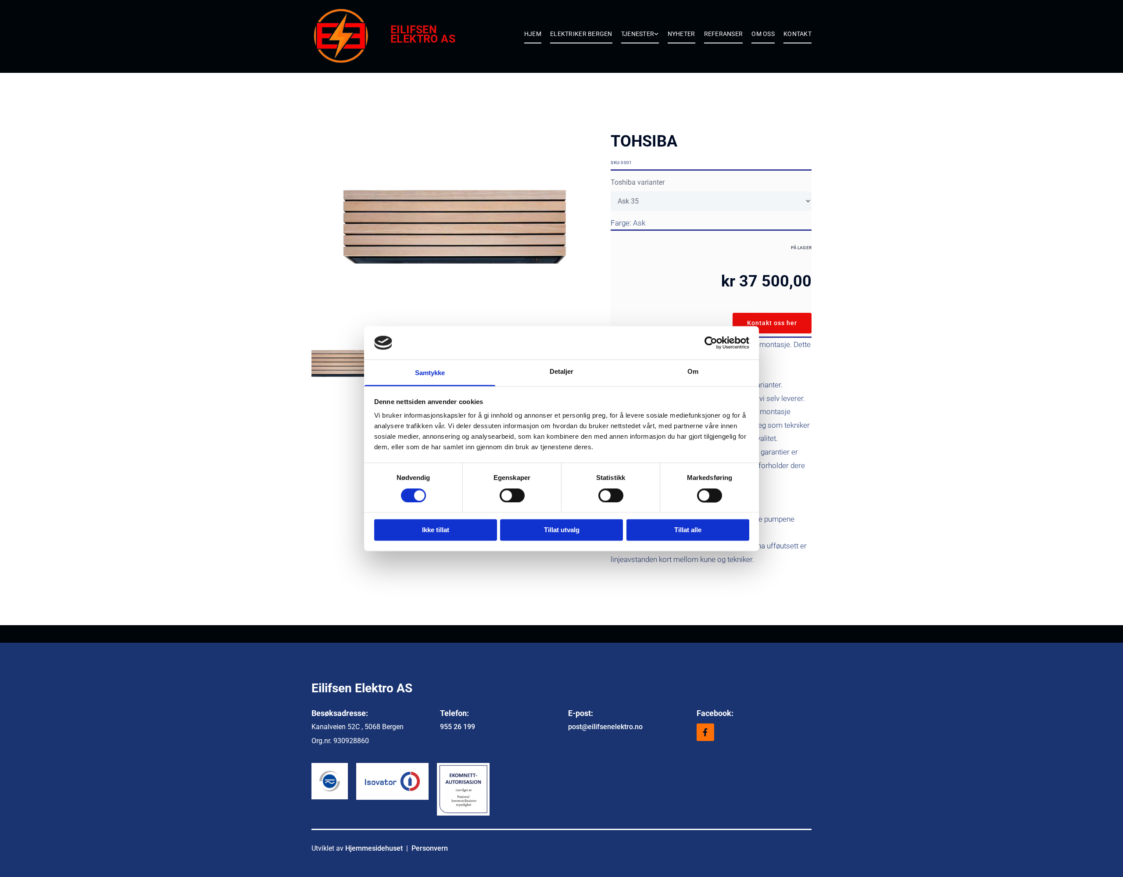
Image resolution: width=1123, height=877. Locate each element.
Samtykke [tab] (430, 373)
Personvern (429, 848)
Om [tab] (692, 372)
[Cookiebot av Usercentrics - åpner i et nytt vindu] (710, 342)
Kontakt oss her (772, 322)
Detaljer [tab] (562, 372)
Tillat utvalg (561, 530)
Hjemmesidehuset (374, 848)
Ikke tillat (435, 530)
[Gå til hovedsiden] (350, 36)
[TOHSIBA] (454, 227)
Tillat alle (687, 530)
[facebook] (705, 732)
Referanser (723, 33)
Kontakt (797, 33)
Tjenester (637, 33)
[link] (635, 36)
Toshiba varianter (638, 182)
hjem (532, 33)
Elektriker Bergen (581, 33)
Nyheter (681, 33)
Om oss (763, 33)
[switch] (512, 495)
